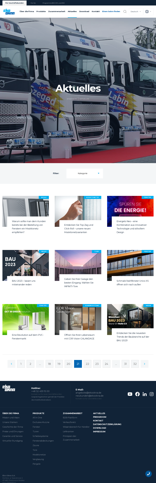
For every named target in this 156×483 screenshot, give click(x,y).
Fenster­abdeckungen (43, 441)
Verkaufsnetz (69, 422)
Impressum (99, 431)
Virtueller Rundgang (12, 441)
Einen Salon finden (111, 11)
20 (68, 364)
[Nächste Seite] (144, 364)
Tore (35, 450)
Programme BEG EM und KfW (54, 3)
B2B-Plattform (70, 417)
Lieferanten (68, 431)
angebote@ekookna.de (88, 392)
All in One (37, 417)
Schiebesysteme (40, 436)
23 (97, 364)
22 (87, 364)
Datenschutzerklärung (107, 424)
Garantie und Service (12, 436)
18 (49, 364)
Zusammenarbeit (56, 11)
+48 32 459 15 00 (40, 391)
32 (135, 364)
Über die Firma (27, 11)
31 (125, 364)
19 (59, 364)
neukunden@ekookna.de (89, 395)
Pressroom (99, 417)
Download (84, 11)
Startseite (72, 99)
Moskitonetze (39, 455)
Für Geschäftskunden (14, 3)
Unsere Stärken (10, 422)
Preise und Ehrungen (12, 431)
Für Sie (33, 3)
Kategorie (82, 173)
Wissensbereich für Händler (76, 427)
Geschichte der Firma (12, 427)
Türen (36, 431)
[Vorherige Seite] (11, 364)
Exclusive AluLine (41, 422)
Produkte (41, 11)
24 (106, 364)
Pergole (36, 464)
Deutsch (134, 11)
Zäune (36, 445)
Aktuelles (72, 11)
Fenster (36, 427)
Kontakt (96, 11)
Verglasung (38, 459)
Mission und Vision (11, 417)
